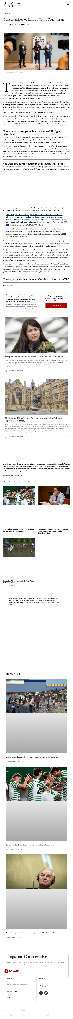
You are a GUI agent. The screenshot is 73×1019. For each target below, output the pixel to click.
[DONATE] (6, 971)
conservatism (54, 598)
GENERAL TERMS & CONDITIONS (17, 985)
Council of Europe (13, 600)
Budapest (47, 598)
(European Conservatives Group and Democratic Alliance (27, 598)
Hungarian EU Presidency (43, 600)
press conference (40, 602)
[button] (68, 4)
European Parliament (30, 600)
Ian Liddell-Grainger (22, 602)
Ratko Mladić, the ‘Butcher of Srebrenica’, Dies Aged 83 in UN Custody (31, 933)
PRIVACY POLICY (12, 991)
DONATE (14, 971)
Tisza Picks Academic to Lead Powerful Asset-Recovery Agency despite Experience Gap (53, 531)
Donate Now (56, 305)
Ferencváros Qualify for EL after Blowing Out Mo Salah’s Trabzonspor (18, 530)
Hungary (53, 600)
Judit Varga (32, 602)
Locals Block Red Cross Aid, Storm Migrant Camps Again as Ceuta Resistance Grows (35, 757)
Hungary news (12, 602)
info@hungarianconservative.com (49, 986)
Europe (21, 600)
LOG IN (9, 997)
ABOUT (9, 979)
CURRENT (7, 13)
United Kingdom (50, 602)
